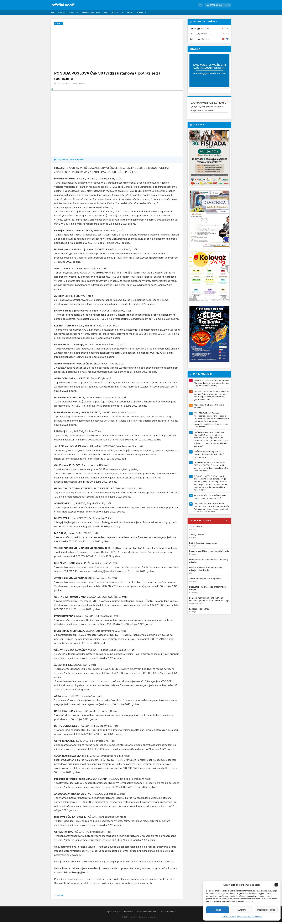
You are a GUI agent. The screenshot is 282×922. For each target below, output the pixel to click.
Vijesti (73, 12)
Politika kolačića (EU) (146, 912)
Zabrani (242, 910)
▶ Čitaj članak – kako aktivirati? (69, 159)
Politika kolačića (229, 916)
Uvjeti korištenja (244, 916)
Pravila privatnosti (168, 912)
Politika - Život (113, 12)
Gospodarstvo (91, 12)
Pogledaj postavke (266, 910)
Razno (141, 12)
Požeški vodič (63, 5)
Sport (130, 12)
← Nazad (58, 895)
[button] (276, 884)
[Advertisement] (117, 48)
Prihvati (217, 910)
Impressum (257, 916)
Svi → (226, 521)
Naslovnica (58, 12)
